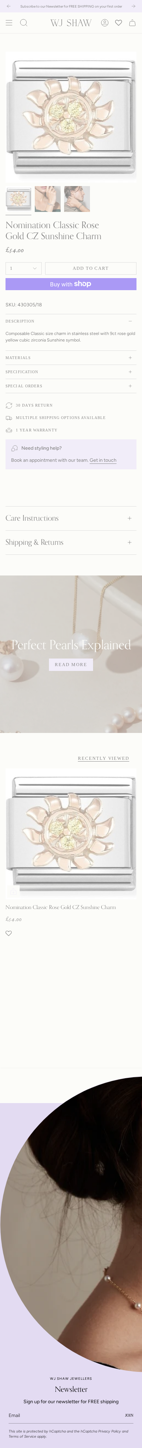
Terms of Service (22, 1436)
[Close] (131, 1113)
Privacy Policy (109, 1431)
